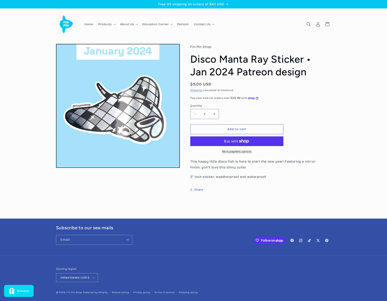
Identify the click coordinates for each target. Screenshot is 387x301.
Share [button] (198, 189)
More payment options (237, 151)
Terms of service (164, 292)
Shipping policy (188, 292)
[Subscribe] (127, 240)
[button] (107, 24)
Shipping (196, 90)
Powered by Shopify (95, 292)
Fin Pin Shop (74, 292)
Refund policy (120, 292)
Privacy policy (141, 292)
